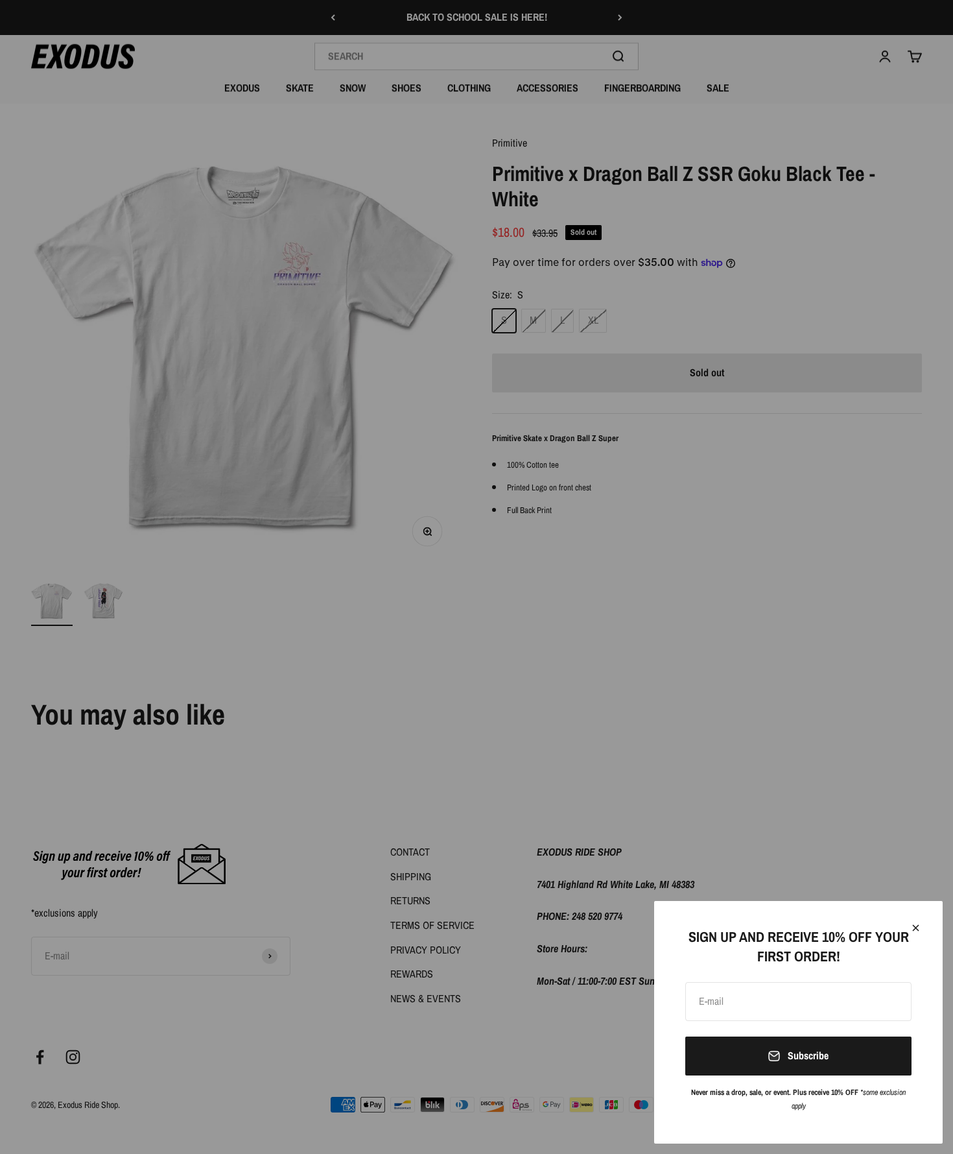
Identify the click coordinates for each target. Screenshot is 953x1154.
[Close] (916, 928)
